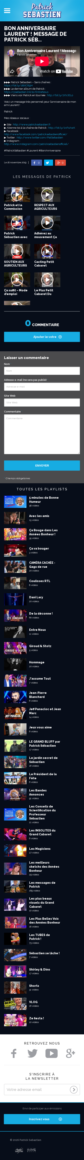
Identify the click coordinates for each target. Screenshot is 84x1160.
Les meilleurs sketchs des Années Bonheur (44, 866)
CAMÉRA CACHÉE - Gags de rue (42, 564)
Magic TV (19, 1150)
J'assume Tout (40, 678)
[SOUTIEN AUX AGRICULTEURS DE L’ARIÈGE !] (17, 251)
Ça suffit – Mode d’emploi (16, 292)
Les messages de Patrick (42, 884)
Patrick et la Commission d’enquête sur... (15, 208)
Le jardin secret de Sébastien (43, 760)
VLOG (33, 1002)
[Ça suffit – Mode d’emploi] (17, 279)
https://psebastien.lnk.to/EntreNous (26, 92)
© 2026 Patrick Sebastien (25, 1140)
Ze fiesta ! (36, 1018)
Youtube (51, 1053)
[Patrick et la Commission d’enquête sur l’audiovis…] (17, 194)
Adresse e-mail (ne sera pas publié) (26, 380)
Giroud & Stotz (40, 646)
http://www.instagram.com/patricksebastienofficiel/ (36, 144)
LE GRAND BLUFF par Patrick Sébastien (44, 743)
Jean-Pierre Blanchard (38, 695)
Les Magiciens (40, 848)
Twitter (33, 1053)
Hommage (36, 662)
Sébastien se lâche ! (44, 953)
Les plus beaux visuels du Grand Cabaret (41, 902)
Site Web (9, 395)
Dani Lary (36, 597)
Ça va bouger (39, 548)
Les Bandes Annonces (38, 792)
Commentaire (13, 411)
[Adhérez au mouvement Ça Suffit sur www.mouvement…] (47, 223)
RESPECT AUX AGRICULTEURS (45, 206)
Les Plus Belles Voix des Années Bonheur (44, 920)
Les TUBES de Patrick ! (39, 937)
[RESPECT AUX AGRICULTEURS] (47, 194)
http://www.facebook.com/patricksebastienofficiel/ (35, 134)
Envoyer (42, 465)
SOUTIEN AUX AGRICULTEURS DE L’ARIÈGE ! (15, 265)
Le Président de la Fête (43, 776)
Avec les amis (39, 516)
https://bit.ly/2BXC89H (18, 85)
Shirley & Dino (39, 969)
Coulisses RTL (39, 581)
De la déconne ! (41, 613)
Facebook (13, 1053)
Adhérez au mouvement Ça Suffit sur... (45, 237)
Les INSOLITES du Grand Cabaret (42, 832)
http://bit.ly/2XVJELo (60, 95)
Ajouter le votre (44, 336)
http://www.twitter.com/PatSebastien (40, 137)
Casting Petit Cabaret (44, 263)
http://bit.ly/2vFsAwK (61, 127)
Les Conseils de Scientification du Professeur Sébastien (42, 812)
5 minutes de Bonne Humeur (44, 499)
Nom (7, 364)
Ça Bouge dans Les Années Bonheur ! (43, 532)
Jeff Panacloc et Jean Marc (45, 711)
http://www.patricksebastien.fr (32, 124)
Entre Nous (37, 629)
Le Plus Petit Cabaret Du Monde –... (43, 294)
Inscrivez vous (39, 1119)
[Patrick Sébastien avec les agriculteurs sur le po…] (17, 223)
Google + (70, 1053)
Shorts (34, 985)
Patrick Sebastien (42, 10)
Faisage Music (31, 1150)
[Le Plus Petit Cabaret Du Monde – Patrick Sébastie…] (47, 279)
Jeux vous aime (40, 727)
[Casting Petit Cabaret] (47, 251)
